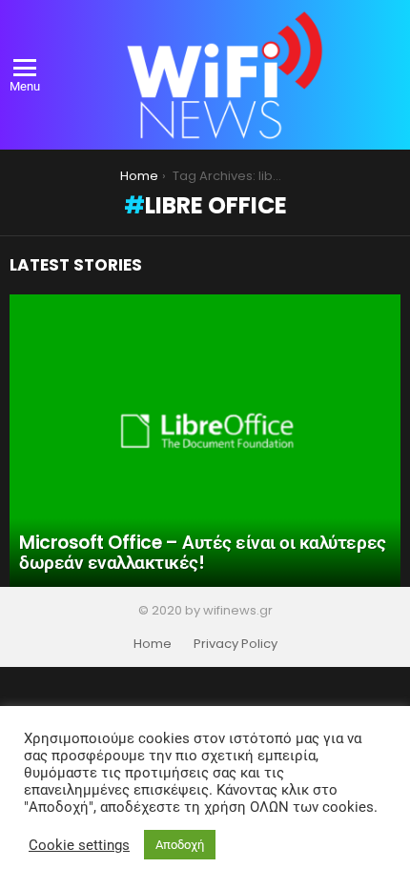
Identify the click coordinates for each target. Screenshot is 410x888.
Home (152, 644)
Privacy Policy (235, 644)
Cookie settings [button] (79, 845)
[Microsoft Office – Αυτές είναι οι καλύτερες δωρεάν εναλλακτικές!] (205, 441)
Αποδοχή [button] (179, 845)
